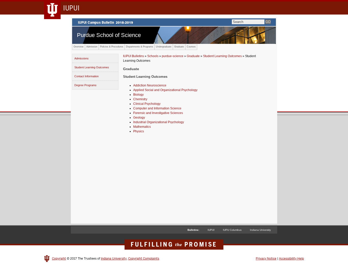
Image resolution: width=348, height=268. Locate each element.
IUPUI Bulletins (133, 56)
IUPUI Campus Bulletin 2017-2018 (174, 22)
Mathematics (142, 127)
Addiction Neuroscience (149, 85)
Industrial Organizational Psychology (158, 122)
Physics (138, 131)
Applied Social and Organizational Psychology (165, 90)
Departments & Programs (139, 46)
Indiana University (260, 229)
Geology (139, 117)
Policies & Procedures (111, 46)
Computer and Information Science (157, 108)
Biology (138, 94)
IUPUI (211, 229)
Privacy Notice (266, 259)
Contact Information (86, 76)
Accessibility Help (291, 259)
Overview (79, 46)
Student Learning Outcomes (91, 67)
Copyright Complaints (143, 259)
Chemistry (140, 99)
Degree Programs (85, 85)
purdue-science (172, 56)
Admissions (81, 58)
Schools (152, 56)
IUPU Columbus (232, 229)
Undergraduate (163, 46)
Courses (191, 46)
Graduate (179, 46)
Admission (91, 46)
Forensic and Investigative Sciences (158, 113)
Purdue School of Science (109, 35)
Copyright (59, 259)
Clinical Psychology (146, 104)
